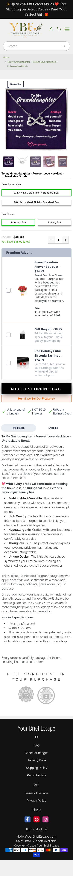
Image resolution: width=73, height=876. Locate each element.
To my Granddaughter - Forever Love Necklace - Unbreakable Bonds (32, 64)
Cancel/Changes (36, 753)
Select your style (11, 184)
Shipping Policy (36, 768)
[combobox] (31, 46)
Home (6, 57)
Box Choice (8, 214)
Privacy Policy (36, 800)
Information (19, 428)
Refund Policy (36, 775)
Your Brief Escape (36, 728)
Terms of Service (36, 793)
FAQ (36, 745)
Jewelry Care (37, 760)
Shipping (53, 428)
